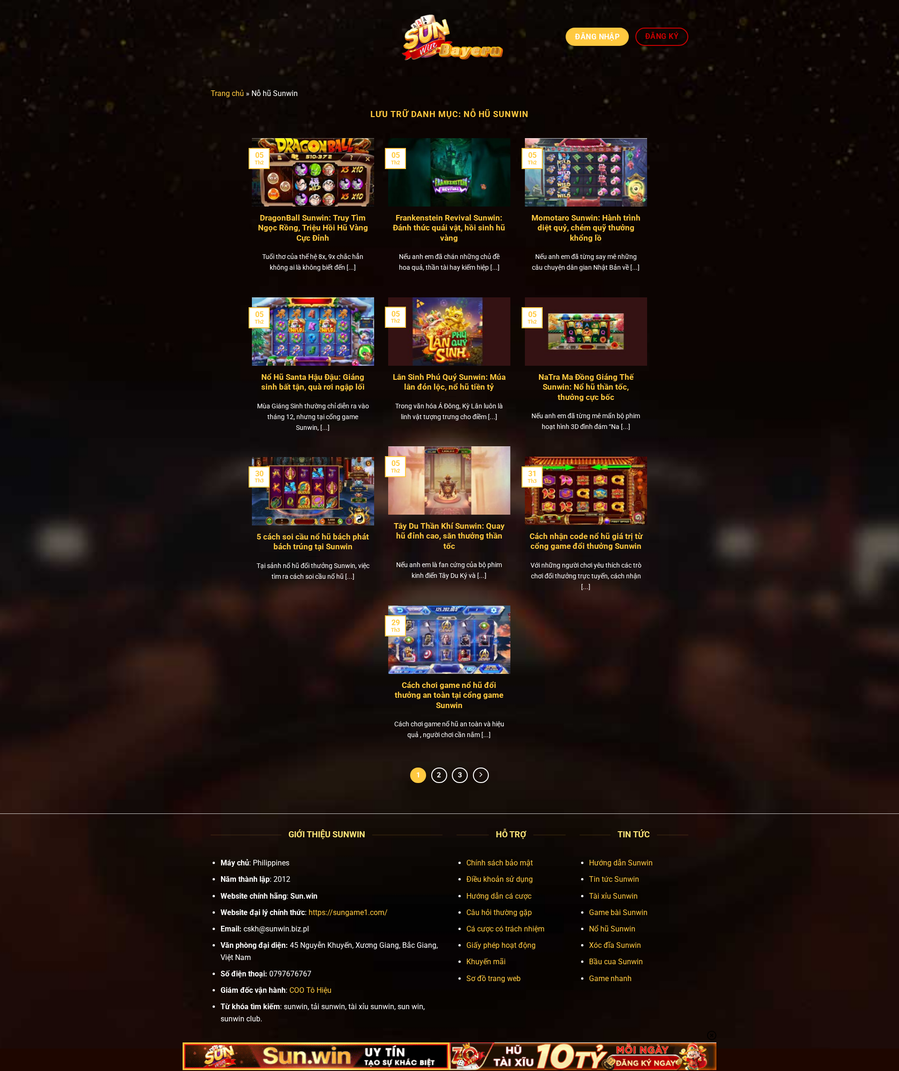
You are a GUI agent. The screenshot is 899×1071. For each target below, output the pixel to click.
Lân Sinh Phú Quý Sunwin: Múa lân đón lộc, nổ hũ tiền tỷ (449, 382)
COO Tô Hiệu (310, 990)
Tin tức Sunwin (614, 879)
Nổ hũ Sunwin (612, 928)
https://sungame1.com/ (348, 912)
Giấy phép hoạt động (501, 945)
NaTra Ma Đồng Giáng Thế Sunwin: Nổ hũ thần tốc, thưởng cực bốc (586, 387)
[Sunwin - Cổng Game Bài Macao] (450, 37)
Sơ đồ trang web (493, 978)
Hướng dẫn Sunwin (621, 862)
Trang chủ (227, 93)
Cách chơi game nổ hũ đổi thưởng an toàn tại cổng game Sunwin (449, 695)
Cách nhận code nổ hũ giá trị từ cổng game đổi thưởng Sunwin (586, 541)
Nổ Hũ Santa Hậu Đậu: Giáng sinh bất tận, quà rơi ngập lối (313, 382)
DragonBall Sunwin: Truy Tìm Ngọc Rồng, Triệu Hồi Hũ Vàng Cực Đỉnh (313, 228)
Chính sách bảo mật (499, 862)
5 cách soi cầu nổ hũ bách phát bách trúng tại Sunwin (313, 542)
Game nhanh (610, 978)
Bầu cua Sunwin (616, 961)
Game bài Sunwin (618, 912)
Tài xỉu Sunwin (613, 896)
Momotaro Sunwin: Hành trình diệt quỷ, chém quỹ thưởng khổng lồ (586, 228)
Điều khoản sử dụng (499, 879)
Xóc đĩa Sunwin (615, 945)
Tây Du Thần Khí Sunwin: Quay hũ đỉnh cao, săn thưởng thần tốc (449, 536)
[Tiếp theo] (481, 775)
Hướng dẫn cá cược (498, 896)
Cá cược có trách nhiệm (505, 928)
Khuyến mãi (486, 961)
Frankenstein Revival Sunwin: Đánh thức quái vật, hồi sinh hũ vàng (449, 228)
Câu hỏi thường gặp (499, 912)
